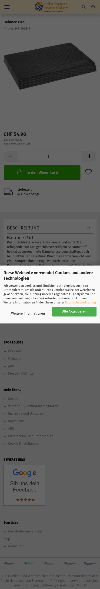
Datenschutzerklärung (80, 302)
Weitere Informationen (28, 314)
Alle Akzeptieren (74, 311)
